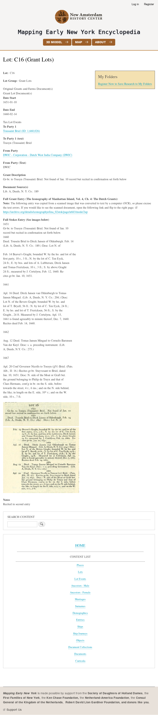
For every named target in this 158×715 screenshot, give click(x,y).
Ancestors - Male (80, 585)
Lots (80, 572)
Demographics (80, 613)
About (100, 42)
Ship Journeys (80, 633)
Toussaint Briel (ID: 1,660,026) (21, 131)
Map (78, 42)
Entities (80, 619)
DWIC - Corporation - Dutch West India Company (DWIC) (37, 155)
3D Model (54, 42)
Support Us (14, 709)
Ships (80, 626)
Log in (135, 4)
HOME (80, 545)
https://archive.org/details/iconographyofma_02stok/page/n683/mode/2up (45, 212)
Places (80, 565)
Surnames (80, 606)
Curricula (80, 661)
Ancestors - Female (80, 592)
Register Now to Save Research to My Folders (125, 84)
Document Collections (80, 647)
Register (149, 4)
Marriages (80, 599)
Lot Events (80, 579)
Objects (80, 640)
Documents (80, 654)
